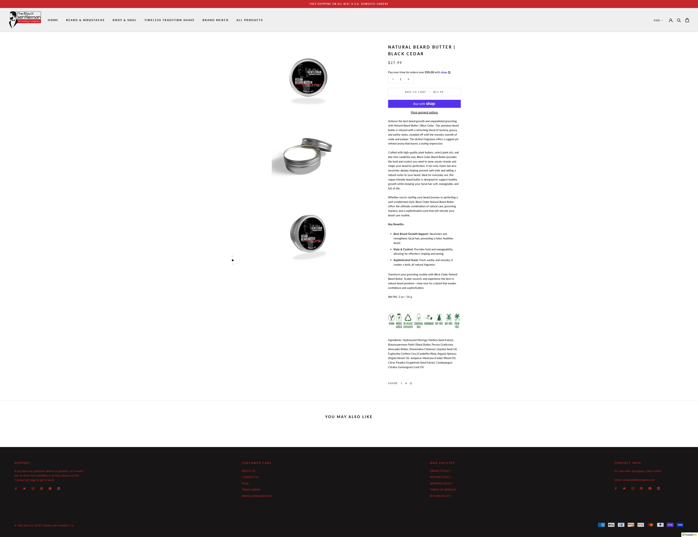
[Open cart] (687, 20)
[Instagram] (33, 488)
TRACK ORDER (251, 489)
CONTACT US (250, 477)
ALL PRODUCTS (249, 20)
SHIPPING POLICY (441, 483)
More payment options (424, 112)
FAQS (245, 483)
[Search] (679, 20)
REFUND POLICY (440, 477)
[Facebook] (401, 383)
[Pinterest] (411, 383)
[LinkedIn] (58, 488)
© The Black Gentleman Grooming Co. (45, 525)
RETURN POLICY (440, 496)
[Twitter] (406, 383)
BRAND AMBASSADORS (257, 496)
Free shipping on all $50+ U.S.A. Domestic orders (349, 4)
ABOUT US (248, 470)
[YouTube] (50, 488)
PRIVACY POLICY (440, 470)
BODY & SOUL (125, 20)
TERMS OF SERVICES (443, 489)
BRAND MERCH (215, 20)
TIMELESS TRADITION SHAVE (169, 20)
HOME (53, 20)
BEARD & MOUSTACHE (85, 20)
